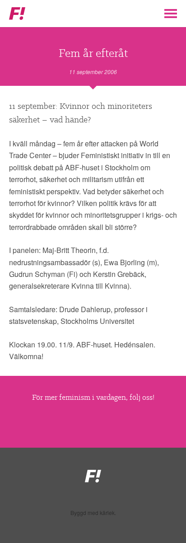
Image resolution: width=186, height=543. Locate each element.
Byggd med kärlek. (93, 513)
